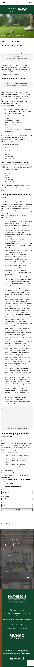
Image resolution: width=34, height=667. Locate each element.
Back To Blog (5, 523)
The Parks (8, 317)
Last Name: (5, 496)
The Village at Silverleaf (14, 341)
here (3, 190)
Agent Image (26, 653)
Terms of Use (22, 628)
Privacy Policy (11, 628)
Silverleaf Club (6, 65)
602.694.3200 (18, 610)
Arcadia (8, 221)
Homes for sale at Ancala (14, 467)
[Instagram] (17, 624)
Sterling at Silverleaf (12, 299)
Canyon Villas (10, 254)
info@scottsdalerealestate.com (18, 619)
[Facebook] (12, 624)
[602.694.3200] (17, 2)
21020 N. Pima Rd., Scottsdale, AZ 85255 (18, 615)
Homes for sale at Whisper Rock (17, 456)
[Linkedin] (21, 624)
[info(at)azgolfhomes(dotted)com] (30, 2)
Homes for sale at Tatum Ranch (17, 458)
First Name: (5, 490)
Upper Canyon (10, 361)
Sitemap (24, 652)
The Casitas (9, 239)
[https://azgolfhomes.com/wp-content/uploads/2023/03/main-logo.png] (17, 10)
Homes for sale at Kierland (15, 465)
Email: (3, 503)
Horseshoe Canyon (12, 277)
